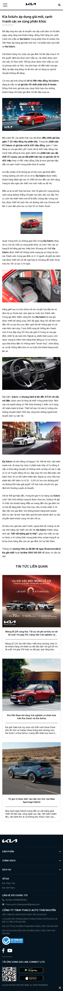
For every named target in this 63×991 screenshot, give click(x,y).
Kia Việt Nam (8, 888)
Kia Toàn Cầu (8, 883)
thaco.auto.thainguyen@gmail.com (22, 904)
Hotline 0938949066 (16, 900)
